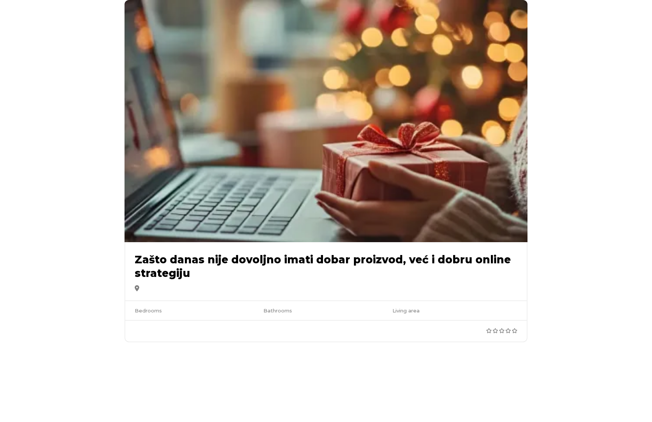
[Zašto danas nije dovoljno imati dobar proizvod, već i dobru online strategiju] (326, 121)
